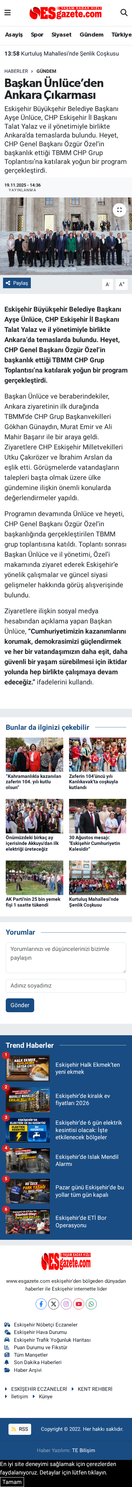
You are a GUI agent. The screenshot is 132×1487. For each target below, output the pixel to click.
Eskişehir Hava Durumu (40, 1332)
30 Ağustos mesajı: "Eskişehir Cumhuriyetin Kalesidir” (94, 843)
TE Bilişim (83, 1450)
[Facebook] (41, 1304)
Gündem (91, 35)
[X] (53, 1304)
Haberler (16, 71)
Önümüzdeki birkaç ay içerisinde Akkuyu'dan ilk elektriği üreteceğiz (32, 843)
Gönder (19, 1005)
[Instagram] (66, 1304)
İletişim (19, 1397)
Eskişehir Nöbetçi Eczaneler (46, 1325)
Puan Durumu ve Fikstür (40, 1347)
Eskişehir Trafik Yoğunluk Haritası (52, 1340)
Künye (45, 1397)
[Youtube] (78, 1304)
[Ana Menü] (7, 12)
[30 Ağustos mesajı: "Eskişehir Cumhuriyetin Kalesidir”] (98, 815)
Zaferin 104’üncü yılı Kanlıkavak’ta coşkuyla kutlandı (93, 781)
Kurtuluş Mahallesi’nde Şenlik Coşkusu (61, 53)
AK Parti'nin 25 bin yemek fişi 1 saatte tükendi (33, 902)
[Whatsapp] (91, 1304)
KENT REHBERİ (95, 1389)
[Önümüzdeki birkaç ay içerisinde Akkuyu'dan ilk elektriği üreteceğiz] (34, 815)
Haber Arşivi (28, 1370)
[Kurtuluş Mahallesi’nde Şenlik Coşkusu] (98, 877)
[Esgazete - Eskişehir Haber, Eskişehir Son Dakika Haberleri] (65, 12)
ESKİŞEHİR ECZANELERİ (39, 1389)
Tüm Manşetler (31, 1355)
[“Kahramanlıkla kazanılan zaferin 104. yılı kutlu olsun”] (34, 754)
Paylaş (20, 283)
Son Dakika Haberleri (38, 1362)
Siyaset (61, 35)
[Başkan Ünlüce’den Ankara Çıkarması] (66, 236)
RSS (23, 1429)
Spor (37, 35)
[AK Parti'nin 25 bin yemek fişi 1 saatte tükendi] (34, 877)
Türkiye (121, 35)
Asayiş (14, 35)
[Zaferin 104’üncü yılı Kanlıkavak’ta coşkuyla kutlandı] (98, 754)
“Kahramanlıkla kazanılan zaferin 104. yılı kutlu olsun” (33, 781)
